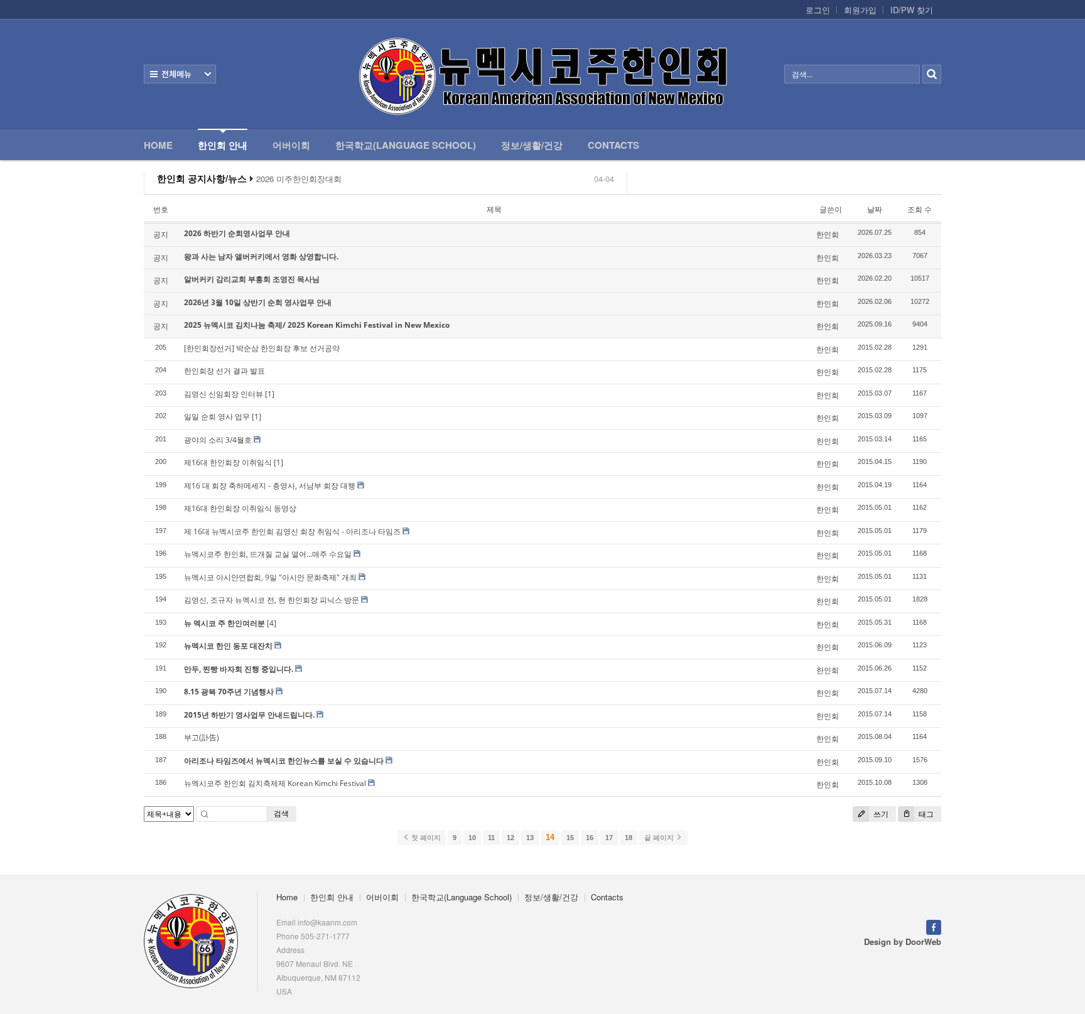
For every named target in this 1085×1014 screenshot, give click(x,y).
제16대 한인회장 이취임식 (228, 462)
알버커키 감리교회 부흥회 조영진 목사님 (252, 279)
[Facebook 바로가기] (933, 926)
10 (472, 837)
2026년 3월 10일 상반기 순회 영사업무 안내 (258, 302)
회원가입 (860, 10)
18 (628, 837)
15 (570, 837)
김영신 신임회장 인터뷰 (223, 394)
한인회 (827, 234)
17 (609, 837)
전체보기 (180, 74)
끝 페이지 (660, 837)
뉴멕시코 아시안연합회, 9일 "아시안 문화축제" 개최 (270, 577)
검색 (281, 813)
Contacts (613, 145)
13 (530, 837)
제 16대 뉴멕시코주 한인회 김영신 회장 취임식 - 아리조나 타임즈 (292, 531)
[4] (271, 623)
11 (491, 837)
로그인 (818, 10)
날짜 (874, 209)
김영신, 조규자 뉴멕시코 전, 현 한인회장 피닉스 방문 (271, 600)
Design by (902, 941)
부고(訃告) (201, 737)
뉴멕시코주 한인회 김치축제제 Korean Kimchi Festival (275, 783)
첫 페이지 (425, 837)
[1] (269, 394)
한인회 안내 (222, 145)
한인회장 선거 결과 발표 (224, 370)
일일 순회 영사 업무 (217, 416)
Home (158, 145)
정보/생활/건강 (532, 145)
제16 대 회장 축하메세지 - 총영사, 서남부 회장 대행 (269, 485)
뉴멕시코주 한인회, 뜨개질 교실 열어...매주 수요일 (268, 554)
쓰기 (880, 814)
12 (510, 837)
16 (589, 837)
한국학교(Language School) (405, 145)
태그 (925, 814)
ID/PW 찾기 (911, 10)
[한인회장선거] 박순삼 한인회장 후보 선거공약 (262, 348)
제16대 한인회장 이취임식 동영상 (240, 508)
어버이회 (291, 145)
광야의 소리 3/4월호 (218, 439)
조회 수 (919, 209)
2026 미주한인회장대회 (299, 179)
